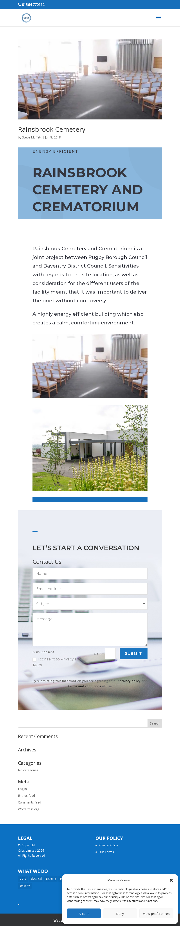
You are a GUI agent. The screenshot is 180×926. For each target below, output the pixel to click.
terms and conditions (84, 686)
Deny (120, 913)
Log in (22, 789)
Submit (133, 653)
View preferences (156, 913)
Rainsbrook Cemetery (51, 129)
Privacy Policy (108, 845)
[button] (171, 880)
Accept (84, 913)
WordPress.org (28, 809)
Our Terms (106, 852)
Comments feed (29, 802)
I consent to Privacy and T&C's (57, 662)
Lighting (51, 878)
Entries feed (26, 795)
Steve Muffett (31, 137)
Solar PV (25, 885)
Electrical (36, 878)
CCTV (23, 878)
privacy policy (130, 681)
